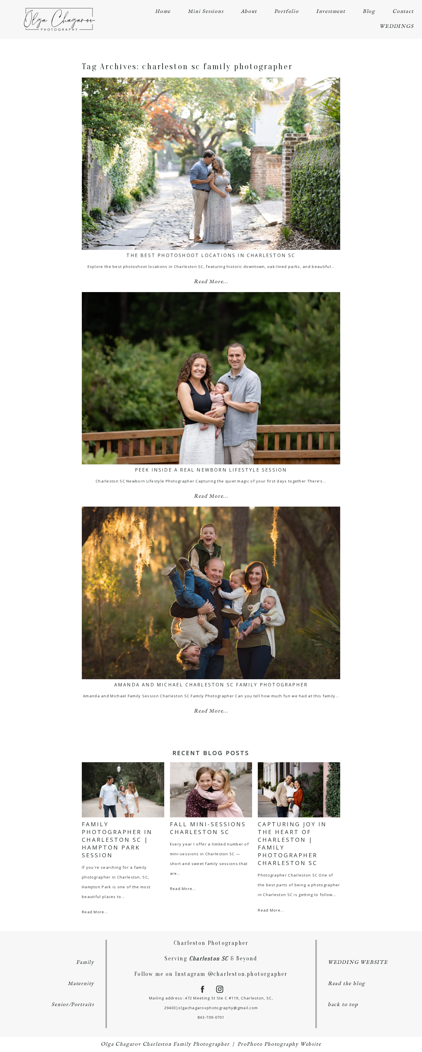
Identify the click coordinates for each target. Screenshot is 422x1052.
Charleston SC (209, 958)
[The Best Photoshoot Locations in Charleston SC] (211, 164)
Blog (369, 11)
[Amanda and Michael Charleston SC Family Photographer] (211, 593)
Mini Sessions (205, 11)
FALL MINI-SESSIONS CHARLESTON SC (208, 828)
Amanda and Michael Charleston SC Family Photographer (211, 685)
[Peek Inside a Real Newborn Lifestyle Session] (211, 378)
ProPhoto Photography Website (279, 1044)
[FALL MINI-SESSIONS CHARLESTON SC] (211, 789)
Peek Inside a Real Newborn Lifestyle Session (211, 470)
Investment (330, 11)
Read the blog (346, 983)
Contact (403, 11)
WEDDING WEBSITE (358, 962)
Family (85, 962)
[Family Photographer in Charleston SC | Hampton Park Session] (123, 789)
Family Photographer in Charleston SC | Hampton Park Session (117, 839)
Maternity (81, 983)
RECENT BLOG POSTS (211, 753)
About (249, 11)
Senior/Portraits (72, 1004)
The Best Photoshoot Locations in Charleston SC (210, 255)
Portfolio (286, 11)
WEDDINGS (396, 26)
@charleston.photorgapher (248, 974)
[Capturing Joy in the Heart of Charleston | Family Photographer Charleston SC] (299, 789)
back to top (343, 1004)
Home (163, 11)
